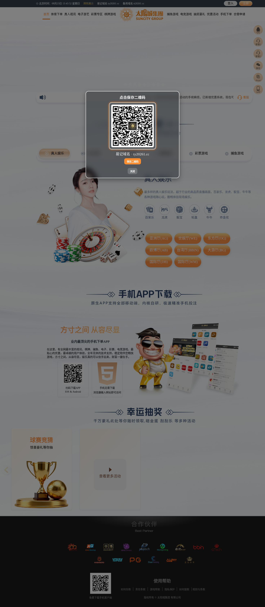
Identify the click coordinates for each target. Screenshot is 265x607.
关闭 (132, 171)
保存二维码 (132, 161)
